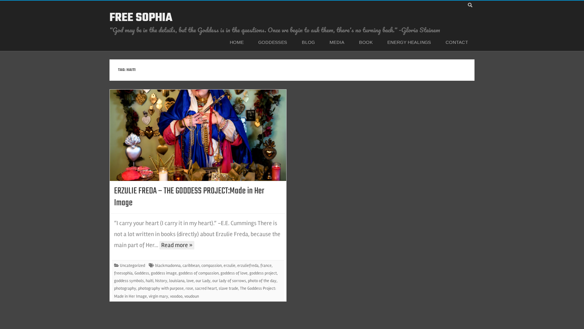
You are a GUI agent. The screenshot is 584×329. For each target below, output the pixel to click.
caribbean (191, 265)
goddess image (164, 273)
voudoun (191, 296)
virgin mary (158, 296)
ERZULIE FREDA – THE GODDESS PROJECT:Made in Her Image (189, 197)
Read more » (177, 245)
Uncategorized (132, 265)
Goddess (141, 273)
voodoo (176, 296)
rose (189, 288)
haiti (149, 280)
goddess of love (234, 273)
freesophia (123, 273)
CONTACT (457, 42)
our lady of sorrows (229, 280)
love (190, 280)
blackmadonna (168, 265)
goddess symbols (129, 280)
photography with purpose (161, 288)
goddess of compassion (199, 273)
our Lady (203, 280)
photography (125, 288)
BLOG (308, 42)
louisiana (177, 280)
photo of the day (262, 280)
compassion (211, 265)
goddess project (263, 273)
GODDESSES (272, 42)
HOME (237, 42)
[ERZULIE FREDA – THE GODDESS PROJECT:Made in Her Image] (198, 135)
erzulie (229, 265)
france (266, 265)
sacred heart (206, 288)
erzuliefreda (248, 265)
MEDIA (336, 42)
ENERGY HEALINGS (409, 42)
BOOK (366, 42)
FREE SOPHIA (140, 18)
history (161, 280)
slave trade (228, 288)
